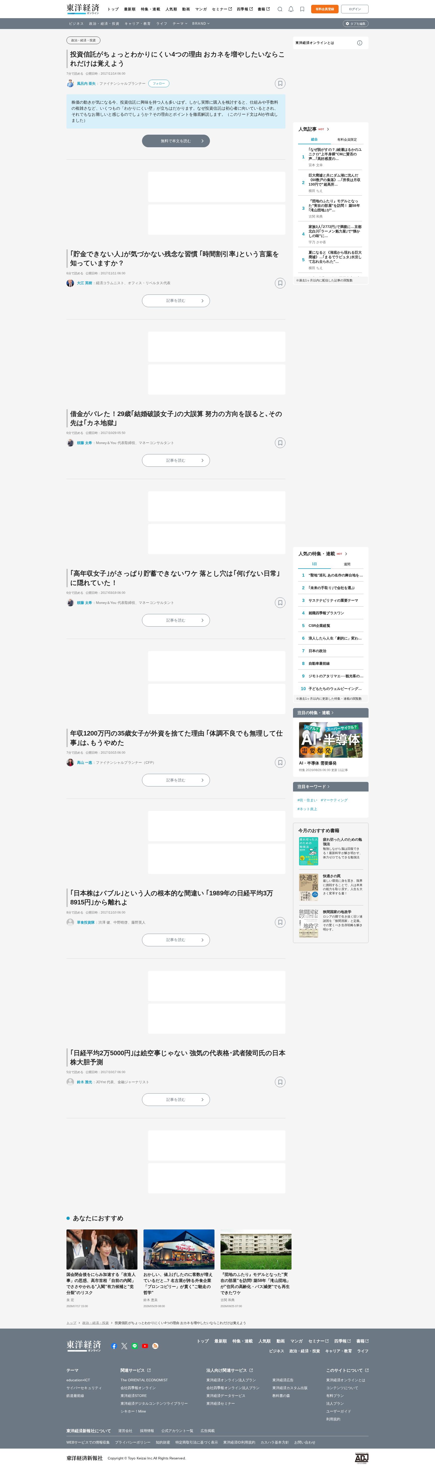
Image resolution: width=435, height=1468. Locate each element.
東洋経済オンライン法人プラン (231, 1380)
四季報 (243, 9)
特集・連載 (151, 9)
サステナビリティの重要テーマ (333, 600)
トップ (113, 9)
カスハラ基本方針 (275, 1442)
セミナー (220, 9)
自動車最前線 (319, 663)
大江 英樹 (84, 283)
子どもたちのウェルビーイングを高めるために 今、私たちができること (336, 689)
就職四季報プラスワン (326, 613)
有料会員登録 (325, 9)
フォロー (159, 83)
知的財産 (163, 1442)
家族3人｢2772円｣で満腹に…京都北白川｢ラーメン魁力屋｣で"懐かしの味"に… (335, 231)
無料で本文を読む (176, 141)
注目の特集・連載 (314, 713)
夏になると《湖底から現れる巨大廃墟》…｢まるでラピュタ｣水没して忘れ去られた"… (335, 256)
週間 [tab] (347, 564)
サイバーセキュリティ (84, 1388)
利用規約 (333, 1419)
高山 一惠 (84, 762)
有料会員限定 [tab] (347, 139)
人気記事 (308, 129)
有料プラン (335, 1396)
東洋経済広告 (283, 1380)
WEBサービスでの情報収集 (88, 1442)
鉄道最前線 (75, 1396)
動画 (186, 9)
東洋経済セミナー (220, 1403)
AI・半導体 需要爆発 (318, 763)
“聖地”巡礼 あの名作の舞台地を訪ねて (336, 575)
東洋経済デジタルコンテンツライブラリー (154, 1403)
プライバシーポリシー (133, 1442)
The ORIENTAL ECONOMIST (144, 1380)
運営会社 (125, 1431)
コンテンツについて (342, 1388)
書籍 (262, 9)
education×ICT (78, 1380)
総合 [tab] (314, 139)
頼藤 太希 (84, 443)
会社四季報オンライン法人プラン (233, 1388)
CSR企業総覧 (319, 626)
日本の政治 (318, 651)
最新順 (130, 9)
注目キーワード (312, 786)
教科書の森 (281, 1396)
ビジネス (76, 23)
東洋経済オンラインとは (315, 43)
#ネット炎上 (307, 809)
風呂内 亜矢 (86, 83)
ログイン (355, 9)
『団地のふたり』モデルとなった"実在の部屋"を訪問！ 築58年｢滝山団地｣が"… (334, 205)
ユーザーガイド (338, 1411)
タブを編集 (358, 23)
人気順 (171, 9)
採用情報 (147, 1431)
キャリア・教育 (138, 23)
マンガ (201, 9)
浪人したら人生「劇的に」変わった (336, 638)
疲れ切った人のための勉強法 (342, 841)
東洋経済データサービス (225, 1396)
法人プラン (335, 1403)
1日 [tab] (314, 564)
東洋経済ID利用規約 (239, 1442)
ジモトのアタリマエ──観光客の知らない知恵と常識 (336, 676)
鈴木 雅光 (84, 1082)
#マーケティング (334, 800)
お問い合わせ (305, 1442)
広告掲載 (208, 1431)
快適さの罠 (332, 876)
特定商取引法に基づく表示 (196, 1442)
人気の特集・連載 (317, 553)
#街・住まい (307, 800)
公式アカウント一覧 (177, 1431)
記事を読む (176, 300)
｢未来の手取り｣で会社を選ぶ (332, 588)
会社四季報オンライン (138, 1388)
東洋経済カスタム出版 (290, 1388)
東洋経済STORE (134, 1396)
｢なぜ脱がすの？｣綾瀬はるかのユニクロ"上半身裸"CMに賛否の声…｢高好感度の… (335, 154)
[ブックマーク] (280, 83)
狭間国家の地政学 (337, 912)
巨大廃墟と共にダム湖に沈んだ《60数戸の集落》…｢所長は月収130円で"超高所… (335, 179)
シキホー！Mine (133, 1411)
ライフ (162, 23)
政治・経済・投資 (104, 23)
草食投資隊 (86, 922)
